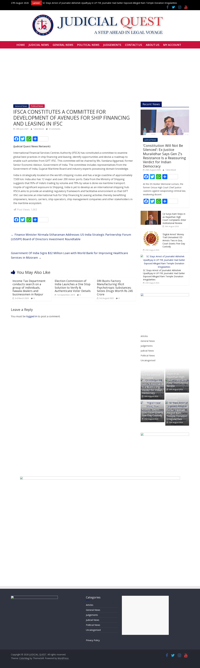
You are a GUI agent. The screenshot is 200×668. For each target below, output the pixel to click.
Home (20, 45)
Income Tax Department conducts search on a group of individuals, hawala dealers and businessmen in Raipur (28, 287)
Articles (144, 336)
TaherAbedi (38, 129)
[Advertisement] (100, 72)
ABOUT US (152, 45)
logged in (31, 316)
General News (21, 106)
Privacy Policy (93, 640)
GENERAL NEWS (63, 45)
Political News (37, 106)
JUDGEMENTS (112, 45)
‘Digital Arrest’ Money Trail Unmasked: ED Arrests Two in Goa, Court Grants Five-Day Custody (173, 240)
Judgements (147, 345)
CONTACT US (133, 45)
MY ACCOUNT (172, 45)
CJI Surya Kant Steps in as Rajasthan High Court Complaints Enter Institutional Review (174, 218)
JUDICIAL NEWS (39, 45)
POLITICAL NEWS (88, 45)
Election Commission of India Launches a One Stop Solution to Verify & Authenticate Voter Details (73, 286)
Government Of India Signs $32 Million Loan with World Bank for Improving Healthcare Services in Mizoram (69, 255)
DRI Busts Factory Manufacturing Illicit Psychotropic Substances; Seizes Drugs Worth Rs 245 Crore (115, 287)
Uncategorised (148, 360)
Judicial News (150, 140)
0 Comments (54, 129)
